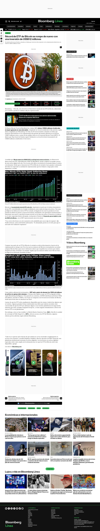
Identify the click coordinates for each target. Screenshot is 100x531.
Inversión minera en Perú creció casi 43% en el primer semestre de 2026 (61, 460)
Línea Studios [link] (65, 26)
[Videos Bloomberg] (80, 242)
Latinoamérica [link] (49, 26)
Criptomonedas (31, 408)
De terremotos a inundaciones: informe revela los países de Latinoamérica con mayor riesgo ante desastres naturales (76, 269)
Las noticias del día (22, 408)
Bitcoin (38, 408)
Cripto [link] (41, 26)
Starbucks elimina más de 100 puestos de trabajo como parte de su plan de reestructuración (16, 460)
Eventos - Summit (77, 519)
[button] (61, 47)
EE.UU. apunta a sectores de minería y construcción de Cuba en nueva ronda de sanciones (38, 460)
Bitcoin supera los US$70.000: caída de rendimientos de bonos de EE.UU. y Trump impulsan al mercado (16, 399)
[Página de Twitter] (9, 508)
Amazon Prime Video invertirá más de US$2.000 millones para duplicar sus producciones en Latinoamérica (16, 492)
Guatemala (30, 526)
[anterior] (6, 398)
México (29, 512)
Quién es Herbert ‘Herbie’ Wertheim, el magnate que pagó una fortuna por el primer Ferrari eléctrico (61, 492)
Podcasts (53, 516)
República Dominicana (32, 525)
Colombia (30, 514)
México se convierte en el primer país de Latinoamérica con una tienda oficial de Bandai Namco (83, 492)
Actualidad (53, 513)
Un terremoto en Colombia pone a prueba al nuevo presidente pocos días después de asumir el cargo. (76, 252)
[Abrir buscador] (9, 21)
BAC (48, 312)
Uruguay (29, 521)
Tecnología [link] (57, 26)
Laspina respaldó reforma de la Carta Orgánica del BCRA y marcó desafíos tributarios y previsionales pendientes (84, 461)
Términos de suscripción (79, 512)
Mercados (53, 510)
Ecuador (29, 519)
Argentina (30, 513)
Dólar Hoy (53, 512)
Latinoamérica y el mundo (33, 509)
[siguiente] (61, 398)
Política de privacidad (78, 510)
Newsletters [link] (20, 26)
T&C (75, 514)
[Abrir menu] (6, 21)
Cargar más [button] (50, 469)
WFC (27, 314)
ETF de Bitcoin (45, 408)
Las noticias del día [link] (11, 26)
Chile (29, 516)
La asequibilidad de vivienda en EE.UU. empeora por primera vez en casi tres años (15, 436)
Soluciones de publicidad (79, 524)
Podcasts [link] (80, 26)
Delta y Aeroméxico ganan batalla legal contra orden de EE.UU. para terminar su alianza (60, 436)
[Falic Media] (87, 23)
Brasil (29, 510)
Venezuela (30, 515)
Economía (53, 509)
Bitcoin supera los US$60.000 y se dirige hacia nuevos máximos (31, 159)
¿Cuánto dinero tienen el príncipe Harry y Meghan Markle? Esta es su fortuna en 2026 (38, 492)
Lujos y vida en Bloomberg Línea (22, 471)
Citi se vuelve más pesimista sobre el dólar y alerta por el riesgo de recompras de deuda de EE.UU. (76, 144)
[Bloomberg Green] (80, 262)
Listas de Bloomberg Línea (56, 517)
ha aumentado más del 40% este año (21, 207)
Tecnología (76, 513)
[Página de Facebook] (6, 508)
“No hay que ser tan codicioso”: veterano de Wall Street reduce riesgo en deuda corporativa (37, 436)
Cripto (8, 33)
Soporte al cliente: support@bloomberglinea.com (84, 523)
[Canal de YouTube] (11, 508)
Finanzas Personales (55, 515)
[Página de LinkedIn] (17, 508)
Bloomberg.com (16, 346)
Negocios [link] (73, 26)
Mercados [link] (28, 26)
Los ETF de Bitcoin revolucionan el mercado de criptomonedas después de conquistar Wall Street (37, 116)
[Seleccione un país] (21, 21)
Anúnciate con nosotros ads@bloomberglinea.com (84, 521)
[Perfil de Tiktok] (20, 508)
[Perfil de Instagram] (14, 508)
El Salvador (30, 523)
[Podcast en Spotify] (22, 508)
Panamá (29, 520)
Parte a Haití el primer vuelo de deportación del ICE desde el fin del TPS (83, 436)
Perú (29, 517)
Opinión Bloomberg (72, 223)
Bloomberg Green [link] (89, 26)
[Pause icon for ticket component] (6, 29)
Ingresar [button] (93, 21)
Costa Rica (30, 522)
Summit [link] (35, 26)
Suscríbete (76, 509)
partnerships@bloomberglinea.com (81, 520)
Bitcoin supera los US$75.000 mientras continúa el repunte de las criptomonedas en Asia (50, 399)
